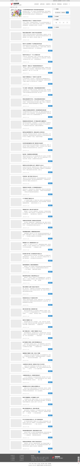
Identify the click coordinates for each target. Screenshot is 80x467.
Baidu (36, 463)
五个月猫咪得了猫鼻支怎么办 (28, 198)
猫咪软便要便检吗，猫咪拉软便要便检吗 (30, 264)
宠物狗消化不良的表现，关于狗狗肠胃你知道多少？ (33, 187)
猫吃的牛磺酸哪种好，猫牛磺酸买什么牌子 (31, 397)
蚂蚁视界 (38, 465)
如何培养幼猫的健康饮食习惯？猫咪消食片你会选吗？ (33, 143)
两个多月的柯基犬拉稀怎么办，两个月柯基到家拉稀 (33, 419)
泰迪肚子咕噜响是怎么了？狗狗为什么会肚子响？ (32, 76)
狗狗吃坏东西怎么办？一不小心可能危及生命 (31, 54)
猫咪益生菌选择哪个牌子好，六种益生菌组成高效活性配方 (34, 99)
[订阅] (60, 23)
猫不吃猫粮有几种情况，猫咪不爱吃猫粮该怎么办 (32, 342)
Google (39, 463)
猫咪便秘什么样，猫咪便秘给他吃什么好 (30, 242)
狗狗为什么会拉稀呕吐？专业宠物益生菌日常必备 (32, 43)
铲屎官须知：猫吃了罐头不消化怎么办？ (30, 176)
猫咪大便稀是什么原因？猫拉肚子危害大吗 (31, 286)
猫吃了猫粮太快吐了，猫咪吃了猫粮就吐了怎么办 (32, 331)
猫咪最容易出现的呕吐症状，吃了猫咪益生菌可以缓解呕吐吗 (34, 121)
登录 (17, 0)
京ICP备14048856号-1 (48, 465)
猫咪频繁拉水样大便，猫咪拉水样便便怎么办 (31, 386)
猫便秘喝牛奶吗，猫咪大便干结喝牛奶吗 (30, 209)
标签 (46, 463)
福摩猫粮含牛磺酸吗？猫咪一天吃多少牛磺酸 (31, 353)
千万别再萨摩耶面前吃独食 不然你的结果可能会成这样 (33, 9)
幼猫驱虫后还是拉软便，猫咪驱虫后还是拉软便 (32, 220)
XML (32, 463)
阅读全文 (50, 16)
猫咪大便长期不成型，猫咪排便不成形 (30, 309)
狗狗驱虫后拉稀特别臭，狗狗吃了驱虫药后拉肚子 (32, 441)
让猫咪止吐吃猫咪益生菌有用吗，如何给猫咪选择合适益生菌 (34, 110)
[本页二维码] (78, 463)
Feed (30, 463)
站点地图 (49, 463)
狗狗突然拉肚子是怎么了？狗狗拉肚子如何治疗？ (32, 20)
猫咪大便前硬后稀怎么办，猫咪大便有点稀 (31, 408)
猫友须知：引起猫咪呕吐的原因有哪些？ (30, 154)
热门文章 (42, 463)
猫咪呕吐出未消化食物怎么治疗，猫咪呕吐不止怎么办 (33, 165)
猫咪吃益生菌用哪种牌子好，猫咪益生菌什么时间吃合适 (33, 132)
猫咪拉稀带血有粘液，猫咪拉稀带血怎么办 (31, 275)
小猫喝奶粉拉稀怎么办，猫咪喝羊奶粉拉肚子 (31, 375)
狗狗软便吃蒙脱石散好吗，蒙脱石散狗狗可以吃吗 (32, 430)
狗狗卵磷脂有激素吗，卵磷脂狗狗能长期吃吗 (31, 231)
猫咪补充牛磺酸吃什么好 (27, 320)
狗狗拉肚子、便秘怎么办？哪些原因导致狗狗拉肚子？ (33, 65)
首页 (12, 7)
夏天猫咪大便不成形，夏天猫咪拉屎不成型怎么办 (32, 253)
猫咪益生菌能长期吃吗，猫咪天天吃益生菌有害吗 (32, 32)
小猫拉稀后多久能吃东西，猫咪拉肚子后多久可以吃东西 (33, 364)
